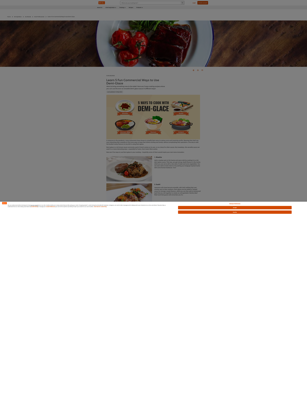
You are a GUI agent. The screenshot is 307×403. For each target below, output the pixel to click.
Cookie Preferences (50, 206)
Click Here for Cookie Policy (100, 206)
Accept (235, 207)
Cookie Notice (34, 206)
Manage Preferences (234, 203)
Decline (235, 212)
